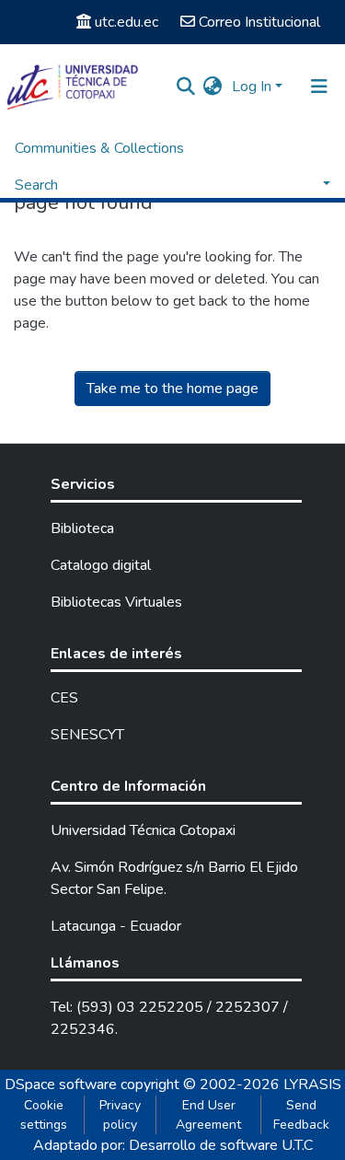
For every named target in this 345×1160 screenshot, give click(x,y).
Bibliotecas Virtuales (116, 602)
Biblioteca (82, 528)
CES (64, 698)
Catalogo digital (101, 565)
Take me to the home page (172, 388)
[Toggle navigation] (319, 86)
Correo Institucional (259, 22)
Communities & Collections (99, 148)
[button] (213, 86)
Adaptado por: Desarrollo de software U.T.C (173, 1145)
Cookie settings (43, 1114)
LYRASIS (312, 1084)
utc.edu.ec (126, 22)
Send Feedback (301, 1114)
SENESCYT (87, 735)
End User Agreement (208, 1114)
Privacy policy (120, 1114)
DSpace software (61, 1084)
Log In (251, 86)
